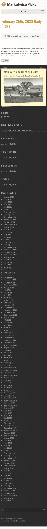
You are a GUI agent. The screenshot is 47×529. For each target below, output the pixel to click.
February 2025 (9, 242)
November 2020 (10, 370)
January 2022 (9, 335)
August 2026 (9, 197)
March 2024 (8, 270)
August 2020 (9, 378)
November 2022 (10, 310)
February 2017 (9, 483)
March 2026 (8, 209)
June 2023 (8, 292)
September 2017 (10, 465)
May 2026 (8, 204)
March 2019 (8, 420)
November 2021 (10, 340)
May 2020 (8, 385)
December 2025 (10, 217)
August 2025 (9, 227)
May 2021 (8, 355)
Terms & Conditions (8, 56)
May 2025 (8, 234)
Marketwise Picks (19, 521)
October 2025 (9, 222)
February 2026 (9, 212)
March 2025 (8, 239)
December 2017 (10, 458)
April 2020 (8, 388)
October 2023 (9, 282)
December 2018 (10, 428)
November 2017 (10, 460)
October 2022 (9, 312)
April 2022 (8, 327)
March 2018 (8, 450)
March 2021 (8, 360)
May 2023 (8, 295)
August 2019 (9, 408)
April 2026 (8, 207)
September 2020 (10, 375)
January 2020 (9, 395)
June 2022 (8, 322)
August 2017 (9, 468)
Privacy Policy (21, 56)
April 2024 (8, 267)
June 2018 (8, 443)
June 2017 (8, 473)
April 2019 (8, 418)
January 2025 (9, 245)
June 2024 (8, 262)
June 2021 (8, 352)
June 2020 (8, 383)
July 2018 (7, 440)
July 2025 (7, 229)
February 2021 (9, 363)
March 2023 (8, 300)
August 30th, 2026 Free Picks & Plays (16, 130)
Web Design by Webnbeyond (11, 519)
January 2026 (9, 214)
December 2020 (10, 368)
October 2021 (9, 342)
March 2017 (8, 481)
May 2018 (8, 445)
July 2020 (7, 380)
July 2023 (7, 290)
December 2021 (10, 337)
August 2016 (9, 498)
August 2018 (9, 438)
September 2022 (10, 315)
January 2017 (9, 486)
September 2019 (10, 405)
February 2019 (9, 423)
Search (44, 510)
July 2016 (7, 501)
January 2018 (9, 455)
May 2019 (8, 415)
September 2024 (10, 255)
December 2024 (10, 247)
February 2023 (9, 302)
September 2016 (10, 496)
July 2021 (7, 350)
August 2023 (9, 287)
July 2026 (7, 199)
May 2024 (8, 265)
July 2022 (7, 320)
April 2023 (8, 297)
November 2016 (10, 491)
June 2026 (8, 202)
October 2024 (9, 252)
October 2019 (9, 403)
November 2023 (10, 280)
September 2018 (10, 435)
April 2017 (8, 478)
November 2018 (10, 430)
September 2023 (10, 285)
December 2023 (10, 277)
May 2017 (8, 475)
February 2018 (9, 453)
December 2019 (10, 398)
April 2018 (8, 448)
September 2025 (10, 224)
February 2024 (9, 272)
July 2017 (7, 470)
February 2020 (9, 393)
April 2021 (8, 357)
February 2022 (9, 332)
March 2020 (8, 390)
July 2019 (7, 410)
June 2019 (8, 413)
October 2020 (9, 373)
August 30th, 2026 (8, 144)
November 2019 (10, 400)
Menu (23, 11)
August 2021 (9, 347)
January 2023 (9, 305)
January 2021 (9, 365)
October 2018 (9, 433)
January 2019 (9, 425)
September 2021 (10, 345)
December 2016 (10, 488)
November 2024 (10, 250)
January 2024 (9, 275)
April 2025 (8, 237)
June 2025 (8, 232)
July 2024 (7, 260)
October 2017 (9, 463)
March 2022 (8, 330)
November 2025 (10, 219)
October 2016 (9, 493)
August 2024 (9, 257)
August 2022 (9, 317)
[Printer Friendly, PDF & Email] (5, 61)
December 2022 (10, 307)
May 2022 (8, 325)
